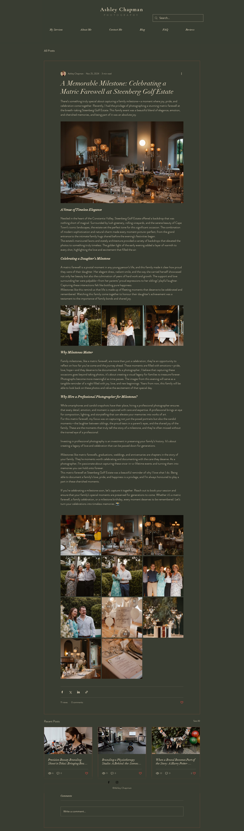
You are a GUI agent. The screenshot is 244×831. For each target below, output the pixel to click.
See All (196, 720)
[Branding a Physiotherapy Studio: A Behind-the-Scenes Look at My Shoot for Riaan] (122, 740)
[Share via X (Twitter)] (70, 692)
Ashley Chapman (121, 9)
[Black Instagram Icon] (117, 782)
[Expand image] (81, 325)
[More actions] (181, 74)
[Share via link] (86, 692)
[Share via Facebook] (62, 692)
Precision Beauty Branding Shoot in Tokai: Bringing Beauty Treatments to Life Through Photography (68, 761)
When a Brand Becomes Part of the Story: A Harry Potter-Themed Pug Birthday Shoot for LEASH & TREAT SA (176, 761)
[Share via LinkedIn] (78, 692)
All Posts (49, 50)
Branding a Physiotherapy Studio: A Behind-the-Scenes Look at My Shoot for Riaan (120, 761)
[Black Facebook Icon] (108, 782)
